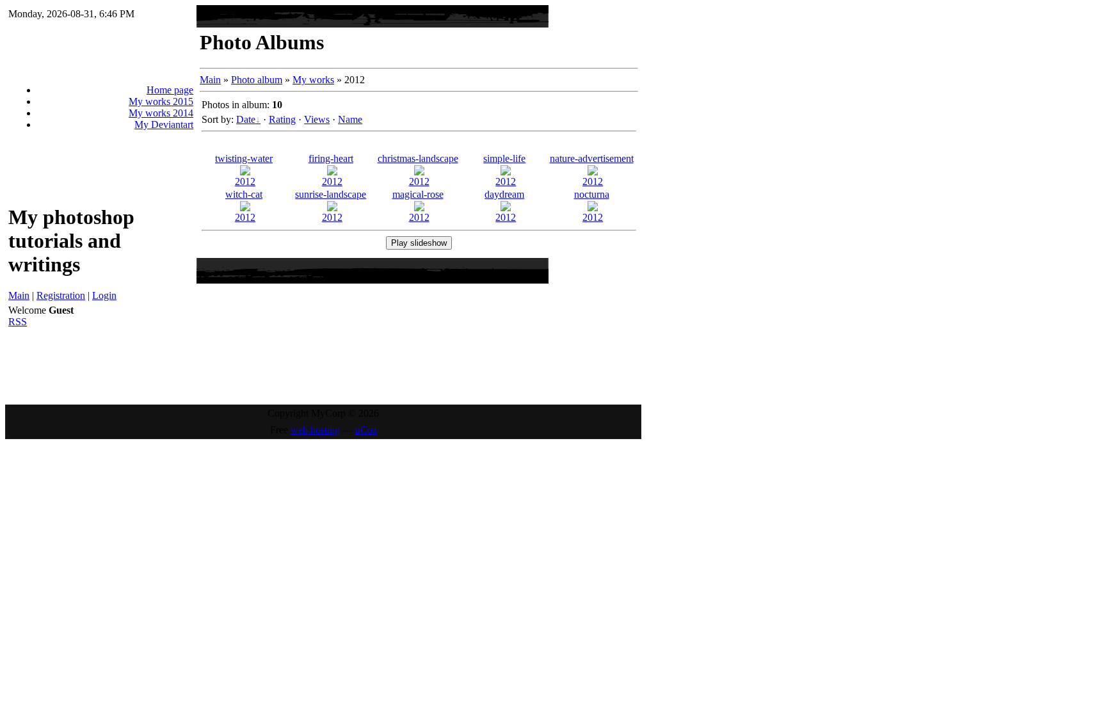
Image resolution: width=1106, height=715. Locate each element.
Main (18, 295)
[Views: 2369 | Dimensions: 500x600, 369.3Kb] (506, 171)
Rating (282, 119)
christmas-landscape (418, 158)
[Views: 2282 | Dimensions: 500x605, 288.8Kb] (245, 171)
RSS (17, 321)
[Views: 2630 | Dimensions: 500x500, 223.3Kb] (245, 207)
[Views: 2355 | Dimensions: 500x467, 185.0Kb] (593, 207)
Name (350, 119)
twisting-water (244, 158)
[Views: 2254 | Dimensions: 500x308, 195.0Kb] (332, 207)
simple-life (504, 158)
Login (104, 295)
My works (313, 79)
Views (317, 119)
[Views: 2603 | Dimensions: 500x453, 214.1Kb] (419, 207)
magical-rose (418, 194)
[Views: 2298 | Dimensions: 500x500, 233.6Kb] (419, 171)
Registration (60, 295)
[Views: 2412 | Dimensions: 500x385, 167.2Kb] (593, 171)
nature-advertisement (592, 158)
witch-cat (243, 194)
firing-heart (331, 158)
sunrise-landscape (330, 194)
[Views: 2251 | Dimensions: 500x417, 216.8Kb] (506, 207)
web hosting (315, 429)
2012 (245, 181)
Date (245, 119)
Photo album (256, 79)
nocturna (591, 194)
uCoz (366, 429)
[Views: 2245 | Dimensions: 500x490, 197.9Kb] (332, 171)
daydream (504, 194)
